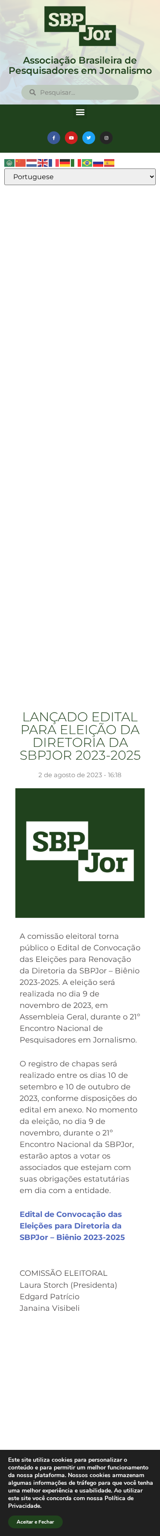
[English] (43, 162)
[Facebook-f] (53, 137)
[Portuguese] (87, 162)
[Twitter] (88, 137)
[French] (54, 162)
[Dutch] (32, 162)
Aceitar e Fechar (35, 1522)
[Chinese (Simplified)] (20, 162)
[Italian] (76, 162)
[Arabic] (9, 162)
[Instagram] (106, 137)
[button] (80, 112)
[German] (65, 162)
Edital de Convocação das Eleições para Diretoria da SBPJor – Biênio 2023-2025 (72, 1226)
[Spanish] (109, 162)
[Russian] (98, 162)
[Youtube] (71, 137)
